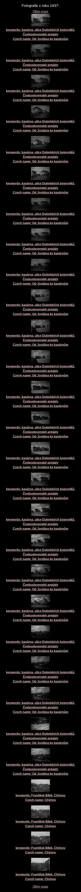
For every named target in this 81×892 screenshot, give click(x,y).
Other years (40, 11)
